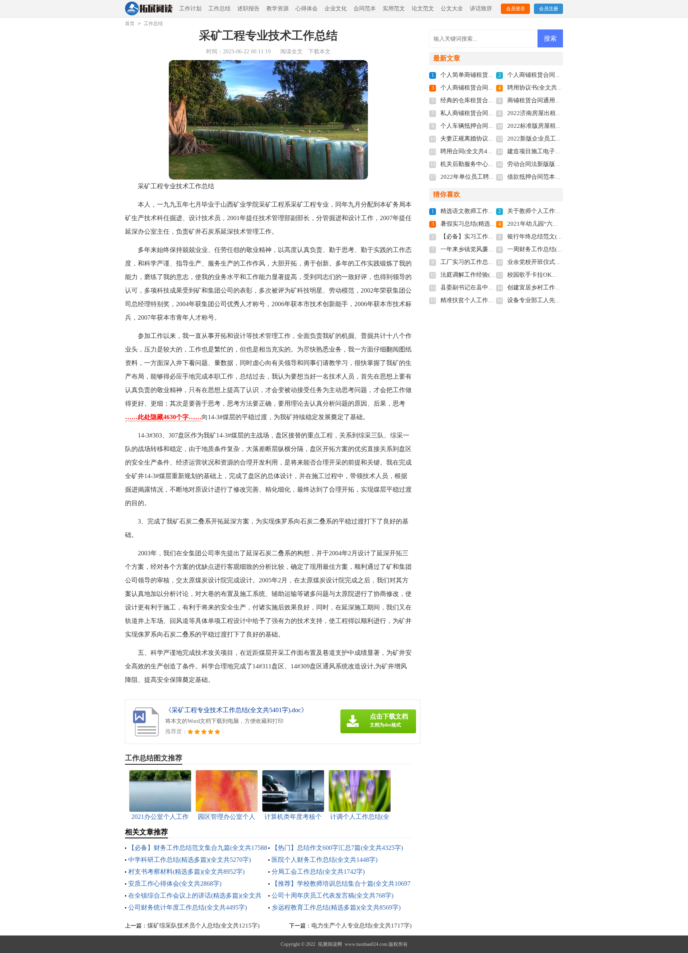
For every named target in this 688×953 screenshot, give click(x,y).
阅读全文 (291, 52)
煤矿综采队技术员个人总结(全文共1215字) (203, 925)
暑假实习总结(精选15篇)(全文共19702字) (494, 224)
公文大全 (452, 9)
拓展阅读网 (330, 944)
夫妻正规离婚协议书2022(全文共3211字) (493, 138)
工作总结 (219, 9)
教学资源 (277, 9)
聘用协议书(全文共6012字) (542, 87)
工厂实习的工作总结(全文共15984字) (489, 262)
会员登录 (515, 9)
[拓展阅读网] (148, 9)
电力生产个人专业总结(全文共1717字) (361, 925)
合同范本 (365, 9)
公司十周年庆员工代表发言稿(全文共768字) (332, 895)
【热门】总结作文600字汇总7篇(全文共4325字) (337, 847)
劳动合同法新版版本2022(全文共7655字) (560, 164)
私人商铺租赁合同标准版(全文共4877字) (493, 113)
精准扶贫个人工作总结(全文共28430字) (492, 300)
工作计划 (190, 9)
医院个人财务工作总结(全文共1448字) (324, 859)
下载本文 (319, 52)
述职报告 (248, 9)
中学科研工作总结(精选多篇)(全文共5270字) (189, 859)
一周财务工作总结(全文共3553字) (551, 249)
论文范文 (423, 9)
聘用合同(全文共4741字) (472, 151)
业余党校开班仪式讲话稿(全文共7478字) (560, 262)
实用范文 (394, 9)
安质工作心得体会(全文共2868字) (174, 883)
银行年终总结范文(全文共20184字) (553, 236)
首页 (130, 23)
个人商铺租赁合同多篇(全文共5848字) (490, 87)
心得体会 (306, 9)
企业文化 (335, 9)
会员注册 (548, 9)
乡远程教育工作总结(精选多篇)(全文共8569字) (336, 907)
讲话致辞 (481, 9)
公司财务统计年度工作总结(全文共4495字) (187, 907)
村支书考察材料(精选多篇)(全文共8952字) (186, 871)
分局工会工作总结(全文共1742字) (318, 871)
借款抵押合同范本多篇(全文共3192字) (557, 177)
